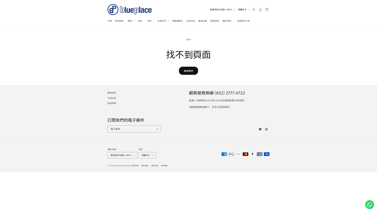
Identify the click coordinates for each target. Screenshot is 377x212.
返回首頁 (112, 103)
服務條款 (164, 165)
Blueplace (118, 165)
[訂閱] (157, 128)
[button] (131, 21)
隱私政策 (144, 165)
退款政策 (154, 165)
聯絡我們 (112, 92)
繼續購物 (188, 70)
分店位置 (112, 97)
